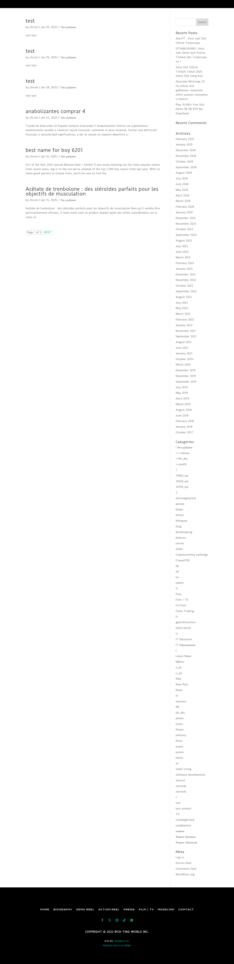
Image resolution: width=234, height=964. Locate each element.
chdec (179, 549)
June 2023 (182, 251)
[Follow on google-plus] (124, 920)
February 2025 (185, 139)
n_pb (179, 673)
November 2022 (186, 280)
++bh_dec (182, 458)
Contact (186, 909)
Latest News (183, 656)
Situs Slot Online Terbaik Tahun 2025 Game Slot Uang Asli (189, 72)
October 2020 (184, 359)
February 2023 (185, 263)
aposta (180, 504)
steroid (180, 780)
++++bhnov (183, 453)
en (177, 577)
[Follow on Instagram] (117, 920)
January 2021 (184, 353)
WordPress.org (185, 874)
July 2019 (182, 387)
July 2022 (182, 302)
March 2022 (183, 314)
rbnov (179, 758)
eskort (180, 583)
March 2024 (183, 201)
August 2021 (184, 342)
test (30, 21)
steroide (181, 786)
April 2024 (182, 195)
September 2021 (186, 336)
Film (179, 594)
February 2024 (185, 206)
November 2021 (186, 331)
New (178, 678)
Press (179, 740)
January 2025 (184, 144)
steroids (181, 791)
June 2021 (182, 347)
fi (177, 588)
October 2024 (184, 161)
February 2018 (185, 421)
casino (180, 543)
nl (177, 695)
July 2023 (182, 246)
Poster (180, 729)
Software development (190, 774)
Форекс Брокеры (186, 836)
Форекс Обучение (186, 842)
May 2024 (182, 189)
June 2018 (182, 415)
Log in (180, 857)
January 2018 (184, 426)
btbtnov (181, 537)
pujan (179, 746)
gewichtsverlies (186, 622)
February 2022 (185, 319)
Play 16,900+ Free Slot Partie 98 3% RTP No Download (190, 109)
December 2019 (185, 370)
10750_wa (182, 487)
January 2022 (184, 325)
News (179, 690)
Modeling (166, 909)
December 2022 (186, 274)
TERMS (127, 945)
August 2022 (184, 297)
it (177, 633)
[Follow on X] (110, 920)
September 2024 (186, 167)
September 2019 (186, 381)
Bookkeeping (184, 532)
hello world (183, 628)
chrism (34, 27)
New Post (182, 684)
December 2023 (186, 218)
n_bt (179, 667)
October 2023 (184, 229)
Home (44, 909)
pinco (179, 724)
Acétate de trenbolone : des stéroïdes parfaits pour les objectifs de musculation (92, 191)
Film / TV (182, 599)
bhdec (179, 509)
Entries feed (183, 863)
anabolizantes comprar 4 (55, 111)
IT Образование (185, 645)
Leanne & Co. (121, 941)
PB (177, 707)
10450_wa (182, 475)
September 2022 (186, 291)
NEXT (47, 232)
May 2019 (182, 393)
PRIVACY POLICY (112, 945)
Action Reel (109, 909)
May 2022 (182, 308)
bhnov (180, 515)
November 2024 (186, 156)
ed (177, 571)
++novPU (181, 464)
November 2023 (186, 223)
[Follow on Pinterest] (132, 920)
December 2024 (186, 150)
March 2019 (183, 404)
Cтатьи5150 (183, 560)
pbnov (180, 718)
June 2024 (182, 184)
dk (177, 566)
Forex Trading (185, 611)
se (177, 763)
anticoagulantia (186, 498)
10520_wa (182, 481)
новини (180, 831)
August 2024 (184, 172)
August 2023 (184, 240)
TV (177, 814)
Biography (62, 909)
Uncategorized (185, 819)
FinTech (181, 605)
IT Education (184, 639)
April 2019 (182, 398)
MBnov (180, 661)
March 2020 (183, 364)
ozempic (181, 701)
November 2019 (186, 376)
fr (177, 616)
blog (178, 526)
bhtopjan (181, 520)
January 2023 (184, 268)
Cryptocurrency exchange (192, 554)
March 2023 (183, 257)
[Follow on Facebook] (102, 920)
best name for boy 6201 (54, 150)
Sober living (183, 769)
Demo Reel (85, 909)
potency (181, 735)
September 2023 (186, 235)
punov (180, 752)
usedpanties (183, 825)
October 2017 (184, 432)
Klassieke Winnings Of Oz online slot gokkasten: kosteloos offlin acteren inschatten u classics (192, 90)
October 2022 (184, 285)
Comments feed (186, 868)
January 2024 (184, 212)
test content (183, 808)
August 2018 (184, 410)
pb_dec (180, 712)
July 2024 (182, 178)
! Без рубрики (67, 27)
